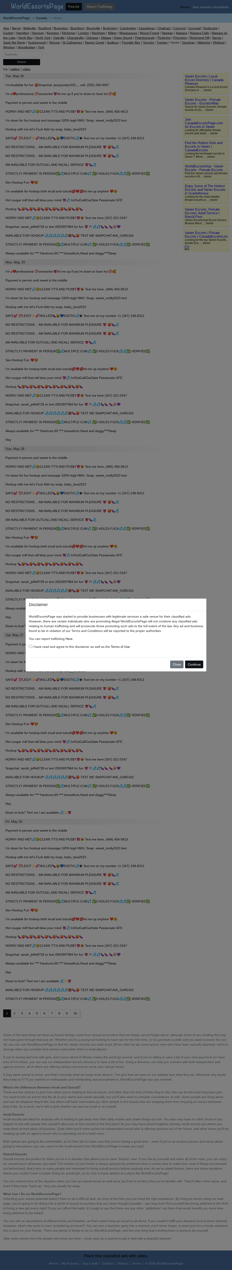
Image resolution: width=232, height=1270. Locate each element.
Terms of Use (120, 647)
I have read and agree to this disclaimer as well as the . (81, 647)
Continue (194, 664)
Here (68, 639)
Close (177, 664)
